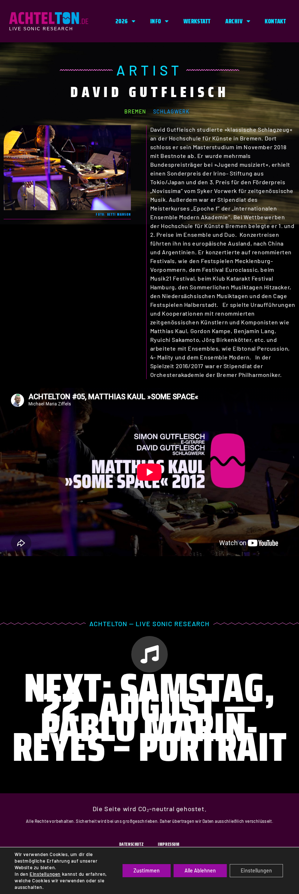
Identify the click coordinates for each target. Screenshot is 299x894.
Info (155, 21)
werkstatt (197, 21)
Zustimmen (146, 870)
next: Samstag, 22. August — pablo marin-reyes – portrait (149, 717)
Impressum (168, 844)
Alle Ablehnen (200, 870)
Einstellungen (45, 874)
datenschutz (131, 844)
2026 (122, 21)
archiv (234, 21)
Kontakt (275, 21)
